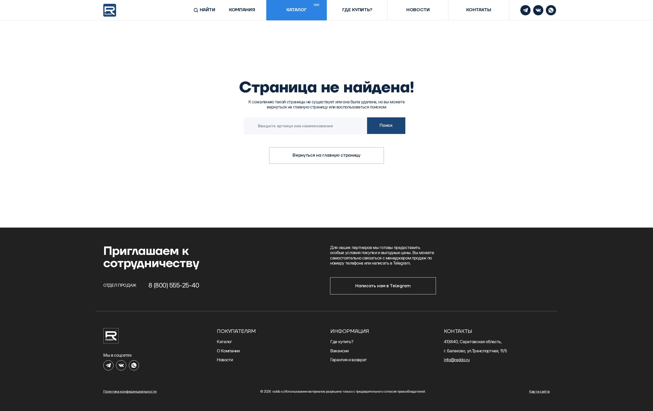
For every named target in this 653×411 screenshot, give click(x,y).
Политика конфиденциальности (130, 391)
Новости (418, 10)
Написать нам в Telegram (382, 286)
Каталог (302, 8)
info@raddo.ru (457, 359)
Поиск (386, 125)
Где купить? (357, 10)
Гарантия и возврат (348, 359)
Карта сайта (539, 391)
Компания (242, 10)
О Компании (228, 350)
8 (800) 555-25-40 (173, 285)
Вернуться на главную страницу (326, 155)
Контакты (478, 10)
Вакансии (339, 350)
